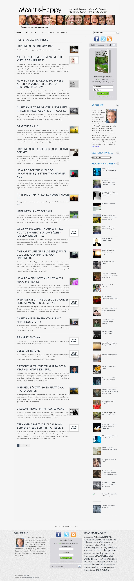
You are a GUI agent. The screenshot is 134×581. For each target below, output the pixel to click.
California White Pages (30, 577)
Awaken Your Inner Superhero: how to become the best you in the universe (109, 472)
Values (105, 569)
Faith (110, 545)
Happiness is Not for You (34, 211)
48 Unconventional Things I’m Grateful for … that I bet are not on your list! (109, 217)
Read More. (62, 50)
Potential (97, 564)
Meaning (100, 556)
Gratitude (88, 551)
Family (87, 547)
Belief (97, 540)
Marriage (91, 556)
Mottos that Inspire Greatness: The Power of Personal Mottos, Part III (108, 182)
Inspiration (95, 553)
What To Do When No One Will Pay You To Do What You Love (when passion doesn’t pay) (40, 232)
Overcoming (107, 559)
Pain (115, 559)
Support (38, 33)
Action (97, 537)
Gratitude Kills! (28, 126)
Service (87, 570)
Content (49, 33)
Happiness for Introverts (35, 46)
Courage (104, 545)
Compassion (88, 545)
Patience (95, 562)
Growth (97, 550)
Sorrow (92, 570)
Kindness (107, 553)
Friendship (104, 548)
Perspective (103, 561)
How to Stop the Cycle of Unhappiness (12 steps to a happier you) (41, 173)
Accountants (37, 577)
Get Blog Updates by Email (101, 45)
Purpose (99, 567)
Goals (111, 547)
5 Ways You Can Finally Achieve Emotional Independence (108, 252)
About (28, 33)
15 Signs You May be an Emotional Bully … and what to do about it (109, 194)
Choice (110, 542)
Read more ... (95, 146)
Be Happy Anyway (28, 337)
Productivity (89, 567)
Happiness (61, 33)
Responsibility (110, 567)
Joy (101, 553)
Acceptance (88, 537)
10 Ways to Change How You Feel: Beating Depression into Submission (110, 391)
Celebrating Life (28, 350)
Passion (88, 561)
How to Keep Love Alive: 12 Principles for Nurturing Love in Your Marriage (110, 275)
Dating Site (27, 575)
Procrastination (109, 565)
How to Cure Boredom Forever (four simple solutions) (108, 321)
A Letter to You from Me (108, 203)
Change (104, 539)
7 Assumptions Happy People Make (40, 408)
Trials (98, 570)
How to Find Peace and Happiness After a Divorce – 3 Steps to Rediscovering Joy (40, 84)
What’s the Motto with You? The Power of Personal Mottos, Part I (109, 426)
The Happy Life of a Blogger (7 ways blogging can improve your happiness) (41, 254)
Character (112, 540)
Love (86, 556)
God (115, 548)
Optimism (96, 559)
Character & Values (95, 542)
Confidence (97, 545)
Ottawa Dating (23, 577)
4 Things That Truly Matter (109, 354)
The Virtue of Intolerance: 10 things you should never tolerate (109, 310)
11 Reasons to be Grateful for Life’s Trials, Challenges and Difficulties (109, 484)
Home (18, 33)
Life (113, 553)
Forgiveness (95, 548)
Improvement (87, 553)
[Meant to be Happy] (67, 30)
